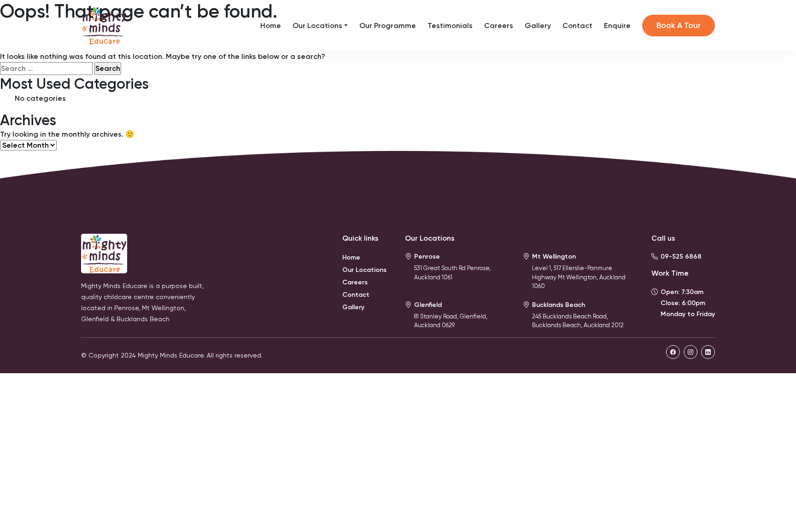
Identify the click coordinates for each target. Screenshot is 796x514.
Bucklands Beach (558, 305)
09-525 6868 (681, 256)
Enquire (617, 25)
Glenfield (428, 305)
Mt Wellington (554, 256)
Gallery (538, 25)
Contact (577, 25)
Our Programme (387, 25)
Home (270, 25)
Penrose (427, 256)
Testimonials (450, 25)
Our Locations (317, 25)
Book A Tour (678, 25)
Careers (498, 25)
